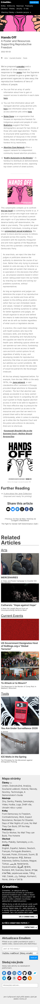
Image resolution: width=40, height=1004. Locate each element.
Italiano (22, 848)
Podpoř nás (34, 2)
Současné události (11, 789)
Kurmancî (31, 876)
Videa (4, 804)
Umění (5, 786)
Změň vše (26, 804)
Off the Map (24, 826)
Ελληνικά (22, 854)
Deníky (10, 801)
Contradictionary (10, 817)
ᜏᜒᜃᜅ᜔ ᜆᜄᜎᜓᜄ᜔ (15, 879)
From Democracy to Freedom (16, 814)
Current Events (15, 58)
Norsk (5, 879)
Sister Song (9, 116)
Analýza (27, 786)
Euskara (24, 860)
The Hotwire (14, 835)
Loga (18, 804)
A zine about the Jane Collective (18, 493)
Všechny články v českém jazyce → (16, 12)
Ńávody (33, 789)
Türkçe (5, 864)
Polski (14, 854)
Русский (6, 854)
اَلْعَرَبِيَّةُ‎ (20, 867)
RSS (11, 783)
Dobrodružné (15, 786)
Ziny (4, 801)
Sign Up (33, 958)
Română (6, 870)
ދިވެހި (16, 876)
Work (21, 817)
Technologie (17, 792)
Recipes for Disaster (23, 820)
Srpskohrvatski (9, 867)
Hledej (12, 8)
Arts (6, 58)
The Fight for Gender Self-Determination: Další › (20, 524)
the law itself (7, 211)
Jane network (19, 382)
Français (6, 851)
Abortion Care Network (14, 147)
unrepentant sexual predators (18, 231)
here (6, 98)
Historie (24, 789)
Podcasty (29, 6)
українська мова (20, 873)
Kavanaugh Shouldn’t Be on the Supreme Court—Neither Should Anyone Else (17, 434)
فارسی (13, 864)
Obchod (4, 8)
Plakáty (18, 801)
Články (5, 782)
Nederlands (22, 864)
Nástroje (20, 6)
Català (10, 876)
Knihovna (11, 6)
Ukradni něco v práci (12, 807)
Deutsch (31, 848)
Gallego (22, 876)
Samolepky (28, 801)
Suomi (32, 854)
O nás (26, 8)
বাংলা (12, 870)
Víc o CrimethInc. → (28, 917)
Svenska (19, 870)
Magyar (32, 860)
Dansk (28, 870)
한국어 (27, 867)
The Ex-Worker (9, 832)
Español (14, 848)
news (19, 72)
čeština (16, 860)
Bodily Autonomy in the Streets (18, 158)
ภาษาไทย (6, 873)
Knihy (3, 6)
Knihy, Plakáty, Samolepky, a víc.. (18, 842)
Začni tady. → (30, 927)
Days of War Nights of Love (15, 823)
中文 (21, 857)
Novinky (6, 792)
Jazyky (19, 8)
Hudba (12, 804)
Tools (25, 58)
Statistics (8, 125)
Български (12, 857)
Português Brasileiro (21, 851)
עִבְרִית (34, 870)
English (5, 848)
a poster (21, 66)
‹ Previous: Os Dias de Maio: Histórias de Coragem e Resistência (20, 520)
